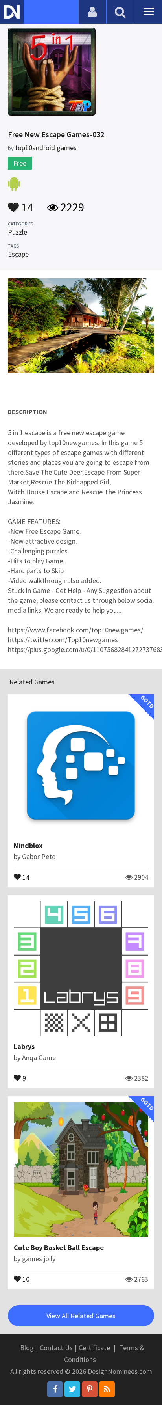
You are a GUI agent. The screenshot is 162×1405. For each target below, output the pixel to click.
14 (26, 203)
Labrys (24, 1046)
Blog (27, 1347)
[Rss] (107, 1389)
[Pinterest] (90, 1389)
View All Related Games (81, 1315)
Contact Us (56, 1347)
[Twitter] (72, 1389)
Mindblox (28, 845)
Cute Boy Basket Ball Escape (59, 1247)
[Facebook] (55, 1389)
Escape (18, 254)
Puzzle (17, 232)
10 (25, 1278)
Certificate (94, 1347)
